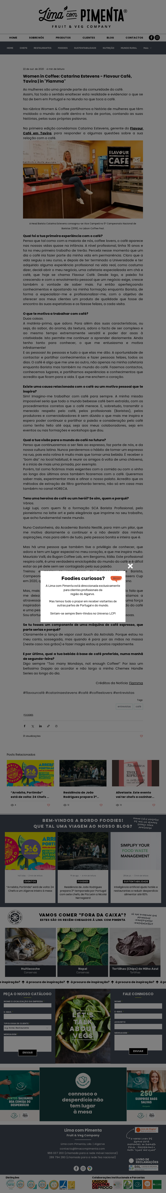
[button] (130, 566)
